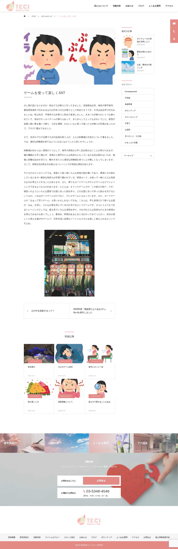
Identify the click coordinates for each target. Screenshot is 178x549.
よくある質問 (155, 6)
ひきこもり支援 (131, 142)
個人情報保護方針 (162, 537)
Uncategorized (131, 91)
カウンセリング (31, 82)
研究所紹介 (24, 537)
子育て (127, 123)
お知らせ (129, 6)
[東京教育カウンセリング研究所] (18, 6)
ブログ (141, 6)
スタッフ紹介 (69, 537)
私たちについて (101, 6)
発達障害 (128, 104)
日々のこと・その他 (133, 136)
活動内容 (117, 6)
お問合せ (101, 480)
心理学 (127, 130)
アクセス (169, 6)
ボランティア (130, 111)
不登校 (127, 98)
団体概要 (11, 537)
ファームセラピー (52, 537)
